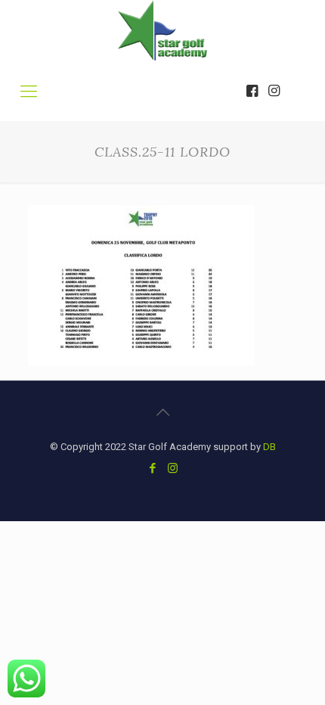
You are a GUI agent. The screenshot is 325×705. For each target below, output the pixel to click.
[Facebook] (152, 468)
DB (269, 446)
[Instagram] (173, 468)
